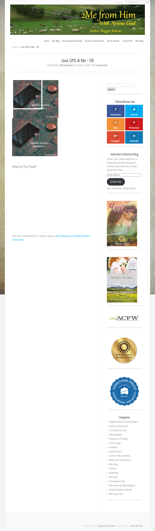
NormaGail (66, 65)
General (113, 447)
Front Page (115, 443)
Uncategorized (117, 481)
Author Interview (118, 426)
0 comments (100, 65)
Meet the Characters (120, 460)
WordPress (137, 525)
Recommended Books (72, 40)
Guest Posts (115, 451)
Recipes (113, 477)
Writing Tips (116, 494)
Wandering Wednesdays (122, 485)
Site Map (139, 40)
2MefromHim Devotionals (123, 421)
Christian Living (117, 430)
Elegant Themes (106, 525)
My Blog (56, 40)
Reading (113, 472)
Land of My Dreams (119, 455)
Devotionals (115, 434)
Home (46, 40)
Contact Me (127, 40)
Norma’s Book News (94, 40)
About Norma (113, 40)
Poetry (112, 468)
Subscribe (115, 181)
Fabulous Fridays (118, 438)
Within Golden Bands (120, 489)
